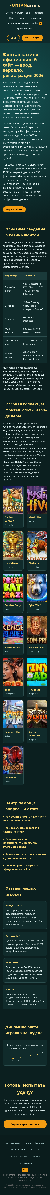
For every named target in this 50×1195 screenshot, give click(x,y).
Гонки (28, 12)
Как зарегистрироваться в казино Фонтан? (21, 829)
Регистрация (32, 37)
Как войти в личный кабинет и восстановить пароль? (24, 818)
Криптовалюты (25, 28)
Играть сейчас (14, 209)
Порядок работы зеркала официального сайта (20, 867)
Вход (13, 37)
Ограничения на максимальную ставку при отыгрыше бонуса (20, 842)
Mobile (35, 23)
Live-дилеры (34, 18)
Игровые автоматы (18, 23)
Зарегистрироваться (25, 1124)
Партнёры (38, 12)
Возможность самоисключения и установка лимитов (24, 856)
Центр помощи (17, 18)
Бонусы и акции (14, 12)
